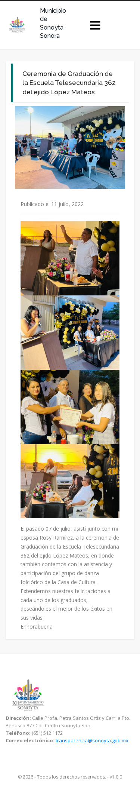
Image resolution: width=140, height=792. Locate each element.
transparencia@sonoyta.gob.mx (92, 740)
